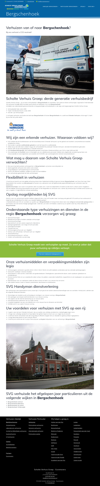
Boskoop (53, 440)
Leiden (76, 422)
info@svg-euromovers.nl (43, 1)
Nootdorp (76, 434)
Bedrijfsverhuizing (11, 422)
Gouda (53, 451)
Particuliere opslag (34, 434)
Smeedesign (51, 483)
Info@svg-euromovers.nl (50, 478)
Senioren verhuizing (35, 428)
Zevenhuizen (77, 454)
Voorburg (76, 446)
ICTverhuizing (10, 437)
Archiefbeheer (10, 444)
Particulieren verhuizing (36, 425)
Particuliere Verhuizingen (68, 6)
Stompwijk (77, 443)
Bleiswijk (53, 434)
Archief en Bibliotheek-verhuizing (16, 431)
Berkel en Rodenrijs (57, 431)
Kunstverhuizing (11, 434)
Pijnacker (76, 437)
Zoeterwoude (78, 460)
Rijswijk (76, 440)
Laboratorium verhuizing (13, 428)
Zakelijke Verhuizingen (50, 6)
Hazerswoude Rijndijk (57, 457)
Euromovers (9, 456)
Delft (52, 446)
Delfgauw (54, 443)
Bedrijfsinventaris (11, 447)
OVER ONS (91, 6)
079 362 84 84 (30, 1)
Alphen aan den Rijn (57, 422)
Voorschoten (77, 448)
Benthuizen (54, 425)
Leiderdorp (77, 425)
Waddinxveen (78, 451)
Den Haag (54, 448)
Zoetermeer (77, 457)
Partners (8, 453)
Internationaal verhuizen (36, 431)
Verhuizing (32, 422)
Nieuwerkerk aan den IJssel (82, 431)
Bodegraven (54, 437)
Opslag (82, 6)
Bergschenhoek (55, 428)
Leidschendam (78, 428)
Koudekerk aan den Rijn (58, 460)
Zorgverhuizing (10, 425)
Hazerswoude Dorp (57, 454)
